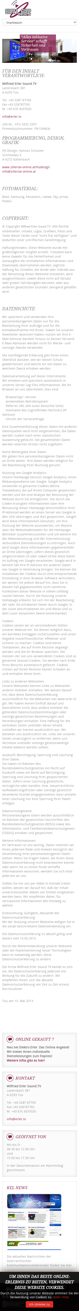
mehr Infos (61, 1297)
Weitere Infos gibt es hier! (26, 1060)
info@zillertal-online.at (19, 171)
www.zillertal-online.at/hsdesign (26, 167)
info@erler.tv (11, 116)
